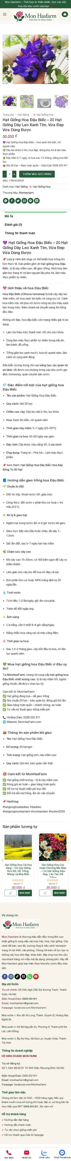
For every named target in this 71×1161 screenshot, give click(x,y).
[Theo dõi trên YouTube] (36, 977)
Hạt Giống (23, 114)
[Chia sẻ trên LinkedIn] (37, 201)
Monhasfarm (26, 192)
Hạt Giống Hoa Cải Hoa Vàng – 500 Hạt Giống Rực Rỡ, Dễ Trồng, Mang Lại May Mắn (18, 869)
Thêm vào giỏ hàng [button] (10, 893)
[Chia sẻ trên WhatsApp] (6, 201)
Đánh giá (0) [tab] (13, 224)
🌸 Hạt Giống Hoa (43, 114)
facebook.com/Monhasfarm (30, 1007)
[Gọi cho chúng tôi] (30, 977)
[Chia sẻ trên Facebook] (12, 201)
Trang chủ (8, 114)
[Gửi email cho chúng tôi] (23, 977)
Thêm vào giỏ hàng (37, 173)
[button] (5, 14)
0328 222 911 (29, 998)
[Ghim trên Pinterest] (30, 201)
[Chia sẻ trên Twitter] (18, 201)
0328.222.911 (31, 1106)
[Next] (63, 59)
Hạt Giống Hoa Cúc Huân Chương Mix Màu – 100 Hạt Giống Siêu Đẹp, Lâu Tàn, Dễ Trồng (52, 871)
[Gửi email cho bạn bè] (24, 201)
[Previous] (8, 59)
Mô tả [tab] (9, 216)
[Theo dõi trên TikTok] (17, 977)
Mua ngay (25, 893)
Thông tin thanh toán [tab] (20, 233)
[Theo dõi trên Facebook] (5, 977)
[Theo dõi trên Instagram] (11, 977)
